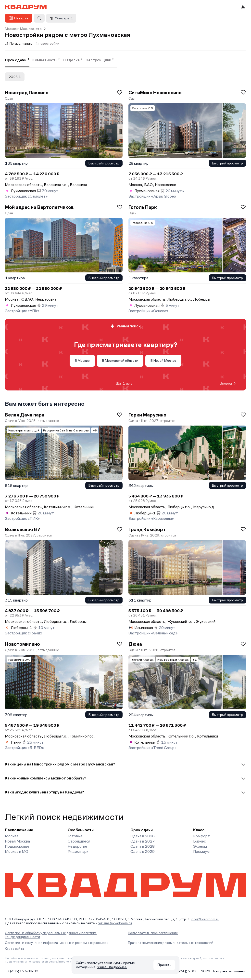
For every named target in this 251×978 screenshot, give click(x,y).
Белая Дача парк (24, 414)
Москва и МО (16, 851)
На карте (21, 18)
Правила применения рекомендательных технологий (170, 943)
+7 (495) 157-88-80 (21, 971)
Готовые (75, 836)
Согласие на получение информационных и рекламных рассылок (56, 943)
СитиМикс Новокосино (155, 92)
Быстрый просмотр (103, 163)
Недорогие (77, 846)
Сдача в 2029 (142, 851)
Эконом (200, 846)
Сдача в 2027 (142, 841)
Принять (164, 965)
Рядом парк (78, 851)
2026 (15, 77)
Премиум (201, 851)
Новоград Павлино (27, 92)
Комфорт (201, 836)
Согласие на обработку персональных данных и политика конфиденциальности (51, 935)
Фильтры (64, 18)
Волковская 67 (22, 529)
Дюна (135, 644)
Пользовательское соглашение (153, 933)
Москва (11, 836)
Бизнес (199, 841)
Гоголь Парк (142, 207)
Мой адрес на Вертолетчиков (39, 207)
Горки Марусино (147, 414)
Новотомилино (22, 644)
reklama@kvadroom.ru (115, 923)
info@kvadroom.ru (205, 919)
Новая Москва (17, 841)
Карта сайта (14, 949)
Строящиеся (79, 841)
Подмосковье (17, 846)
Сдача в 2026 (142, 836)
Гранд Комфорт (147, 529)
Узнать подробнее (112, 967)
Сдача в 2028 (142, 846)
